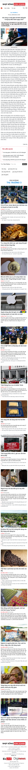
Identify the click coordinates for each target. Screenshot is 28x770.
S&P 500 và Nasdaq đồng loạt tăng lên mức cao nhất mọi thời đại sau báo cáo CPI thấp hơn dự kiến (13, 358)
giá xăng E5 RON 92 (17, 171)
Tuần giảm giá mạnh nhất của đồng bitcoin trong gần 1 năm (14, 289)
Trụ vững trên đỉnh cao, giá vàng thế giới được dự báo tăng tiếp (14, 244)
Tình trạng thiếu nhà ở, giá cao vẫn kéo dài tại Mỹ (13, 454)
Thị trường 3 (14, 12)
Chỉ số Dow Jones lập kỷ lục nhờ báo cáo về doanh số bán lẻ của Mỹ (14, 206)
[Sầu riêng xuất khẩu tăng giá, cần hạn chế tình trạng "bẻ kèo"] (14, 597)
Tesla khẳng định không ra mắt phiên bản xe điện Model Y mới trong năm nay (13, 394)
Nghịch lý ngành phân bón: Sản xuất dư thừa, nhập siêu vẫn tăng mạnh (13, 644)
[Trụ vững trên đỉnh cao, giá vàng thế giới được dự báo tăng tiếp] (14, 233)
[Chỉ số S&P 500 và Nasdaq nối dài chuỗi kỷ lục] (14, 335)
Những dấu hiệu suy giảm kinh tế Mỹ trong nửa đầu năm (13, 465)
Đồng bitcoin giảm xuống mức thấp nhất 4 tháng (12, 287)
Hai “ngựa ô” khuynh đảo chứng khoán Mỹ (11, 220)
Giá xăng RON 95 (6, 171)
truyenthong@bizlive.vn (15, 749)
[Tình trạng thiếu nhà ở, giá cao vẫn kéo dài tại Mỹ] (14, 443)
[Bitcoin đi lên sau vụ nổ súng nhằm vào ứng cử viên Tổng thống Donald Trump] (14, 266)
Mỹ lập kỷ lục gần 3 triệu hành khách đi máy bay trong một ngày (13, 540)
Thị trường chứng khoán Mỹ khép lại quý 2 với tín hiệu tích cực (13, 463)
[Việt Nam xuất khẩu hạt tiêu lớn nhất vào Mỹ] (14, 558)
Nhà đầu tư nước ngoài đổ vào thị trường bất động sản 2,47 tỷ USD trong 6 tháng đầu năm (14, 502)
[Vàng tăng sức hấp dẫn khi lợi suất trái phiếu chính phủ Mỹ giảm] (14, 675)
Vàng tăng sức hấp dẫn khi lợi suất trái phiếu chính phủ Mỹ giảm (13, 686)
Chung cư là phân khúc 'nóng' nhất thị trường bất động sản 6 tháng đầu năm (13, 505)
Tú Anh (2, 723)
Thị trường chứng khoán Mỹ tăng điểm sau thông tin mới (13, 545)
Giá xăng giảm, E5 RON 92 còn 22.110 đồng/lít (14, 152)
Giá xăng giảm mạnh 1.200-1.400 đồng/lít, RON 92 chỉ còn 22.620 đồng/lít (13, 156)
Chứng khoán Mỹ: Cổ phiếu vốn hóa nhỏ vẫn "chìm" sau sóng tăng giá (13, 218)
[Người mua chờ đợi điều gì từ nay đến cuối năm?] (14, 478)
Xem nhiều (7, 8)
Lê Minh (2, 209)
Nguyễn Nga (4, 247)
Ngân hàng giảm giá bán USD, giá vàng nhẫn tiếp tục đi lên (14, 428)
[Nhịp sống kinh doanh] (14, 744)
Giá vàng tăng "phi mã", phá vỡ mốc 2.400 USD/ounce (13, 252)
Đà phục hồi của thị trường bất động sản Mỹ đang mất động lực (14, 530)
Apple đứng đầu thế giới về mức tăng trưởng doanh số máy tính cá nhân (12, 313)
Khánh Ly (3, 457)
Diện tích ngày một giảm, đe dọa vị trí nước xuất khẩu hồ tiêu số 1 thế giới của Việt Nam (14, 584)
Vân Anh (3, 349)
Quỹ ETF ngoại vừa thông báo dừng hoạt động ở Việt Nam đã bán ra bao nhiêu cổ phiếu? (14, 719)
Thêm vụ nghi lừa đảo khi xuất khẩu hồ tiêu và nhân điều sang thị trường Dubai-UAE (13, 581)
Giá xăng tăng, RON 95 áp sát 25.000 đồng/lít (14, 159)
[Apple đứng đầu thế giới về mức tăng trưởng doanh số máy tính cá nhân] (14, 301)
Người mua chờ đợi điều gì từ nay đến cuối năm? (12, 489)
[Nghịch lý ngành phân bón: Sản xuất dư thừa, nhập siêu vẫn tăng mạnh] (14, 633)
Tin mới (13, 8)
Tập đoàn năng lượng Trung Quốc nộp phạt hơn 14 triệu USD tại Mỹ (14, 543)
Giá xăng (4, 169)
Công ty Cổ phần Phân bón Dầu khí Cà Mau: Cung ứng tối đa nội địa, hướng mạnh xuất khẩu (13, 659)
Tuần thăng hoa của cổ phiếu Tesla (12, 385)
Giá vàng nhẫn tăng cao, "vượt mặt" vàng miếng (12, 253)
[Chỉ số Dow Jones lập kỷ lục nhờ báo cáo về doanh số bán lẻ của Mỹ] (14, 194)
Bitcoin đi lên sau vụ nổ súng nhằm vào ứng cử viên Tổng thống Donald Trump (13, 278)
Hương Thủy (4, 316)
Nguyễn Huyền (4, 572)
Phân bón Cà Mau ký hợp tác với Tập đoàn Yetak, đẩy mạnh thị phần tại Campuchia (14, 661)
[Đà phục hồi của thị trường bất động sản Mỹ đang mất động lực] (14, 519)
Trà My (2, 281)
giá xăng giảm (5, 174)
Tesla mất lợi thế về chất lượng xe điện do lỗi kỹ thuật (13, 396)
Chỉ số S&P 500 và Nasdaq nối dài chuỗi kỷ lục (14, 347)
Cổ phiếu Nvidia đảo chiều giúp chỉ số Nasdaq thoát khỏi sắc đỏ (13, 361)
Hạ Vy (2, 492)
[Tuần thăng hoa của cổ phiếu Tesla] (14, 374)
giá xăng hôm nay (12, 169)
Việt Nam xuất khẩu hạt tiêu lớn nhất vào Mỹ (14, 570)
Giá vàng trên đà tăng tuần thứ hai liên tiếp (13, 420)
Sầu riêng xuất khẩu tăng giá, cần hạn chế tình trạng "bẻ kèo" (13, 609)
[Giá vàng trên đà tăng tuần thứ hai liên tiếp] (14, 409)
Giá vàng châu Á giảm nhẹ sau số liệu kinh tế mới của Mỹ (14, 430)
